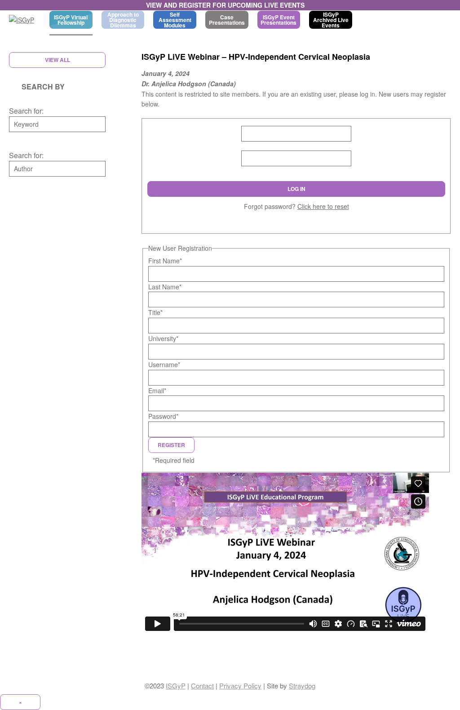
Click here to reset (323, 206)
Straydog (302, 685)
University (163, 338)
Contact (202, 685)
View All (57, 60)
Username (164, 364)
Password (163, 416)
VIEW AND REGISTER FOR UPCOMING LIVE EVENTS (225, 4)
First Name (165, 260)
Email (157, 390)
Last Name (164, 286)
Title (155, 312)
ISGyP (176, 685)
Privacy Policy (240, 685)
